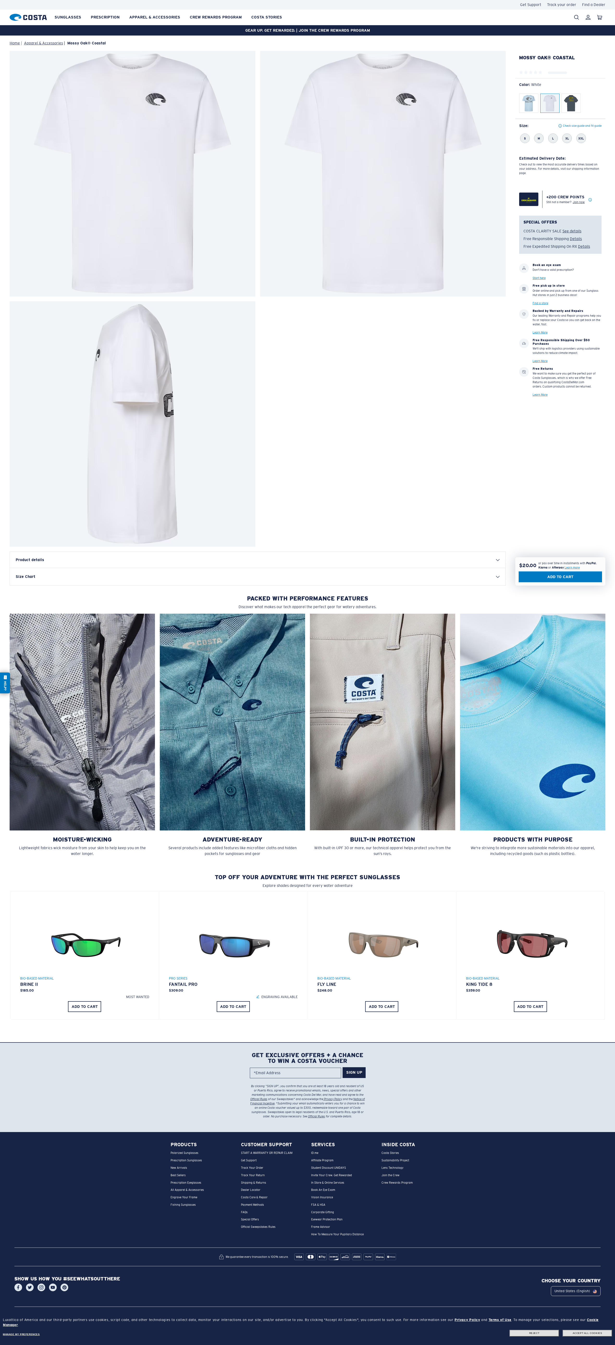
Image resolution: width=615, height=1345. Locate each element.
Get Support (530, 4)
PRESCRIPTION (105, 17)
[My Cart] (599, 17)
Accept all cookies (587, 1333)
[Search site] (576, 17)
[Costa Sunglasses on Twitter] (30, 1287)
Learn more (572, 567)
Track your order (561, 4)
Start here (539, 278)
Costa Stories (266, 17)
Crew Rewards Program (216, 17)
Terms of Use (500, 1320)
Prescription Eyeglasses (186, 1182)
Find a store (540, 303)
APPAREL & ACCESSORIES (154, 17)
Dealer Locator (250, 1190)
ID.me (314, 1153)
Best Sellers (178, 1175)
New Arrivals (179, 1167)
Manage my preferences (21, 1334)
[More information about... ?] (590, 200)
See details (571, 231)
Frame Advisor (320, 1227)
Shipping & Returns (253, 1182)
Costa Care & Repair (254, 1197)
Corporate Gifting (322, 1212)
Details (576, 238)
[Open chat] (5, 682)
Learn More (540, 332)
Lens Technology (392, 1167)
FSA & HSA (318, 1204)
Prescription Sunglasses (186, 1160)
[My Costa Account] (588, 17)
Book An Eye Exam (323, 1190)
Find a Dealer (593, 4)
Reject (534, 1333)
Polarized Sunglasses (184, 1153)
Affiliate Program (322, 1160)
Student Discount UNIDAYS (328, 1167)
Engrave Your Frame (184, 1197)
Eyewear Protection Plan (327, 1219)
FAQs (244, 1212)
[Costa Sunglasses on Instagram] (41, 1287)
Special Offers (250, 1219)
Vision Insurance (322, 1197)
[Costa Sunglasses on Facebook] (18, 1287)
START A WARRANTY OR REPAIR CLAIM (266, 1153)
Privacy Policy (332, 1099)
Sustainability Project (395, 1160)
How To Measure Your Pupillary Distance (337, 1234)
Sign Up (354, 1072)
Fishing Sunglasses (183, 1204)
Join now (579, 202)
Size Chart (25, 576)
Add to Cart (560, 577)
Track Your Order (252, 1167)
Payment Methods (252, 1204)
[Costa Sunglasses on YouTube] (53, 1287)
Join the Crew (390, 1175)
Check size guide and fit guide (582, 125)
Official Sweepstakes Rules (258, 1227)
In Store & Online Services (327, 1182)
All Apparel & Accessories (187, 1190)
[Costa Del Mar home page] (28, 16)
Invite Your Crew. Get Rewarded (331, 1175)
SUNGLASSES (68, 17)
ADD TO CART (85, 1006)
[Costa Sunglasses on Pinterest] (64, 1287)
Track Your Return (253, 1175)
